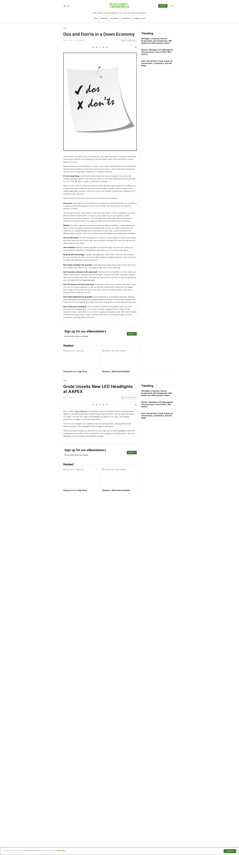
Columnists (126, 18)
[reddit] (103, 47)
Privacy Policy (61, 850)
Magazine (104, 18)
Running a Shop (139, 18)
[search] (68, 5)
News (96, 18)
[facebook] (93, 47)
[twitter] (100, 47)
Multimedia (115, 18)
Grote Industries (81, 411)
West (65, 28)
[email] (107, 47)
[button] (64, 5)
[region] (119, 851)
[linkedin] (97, 47)
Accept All (230, 851)
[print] (136, 47)
